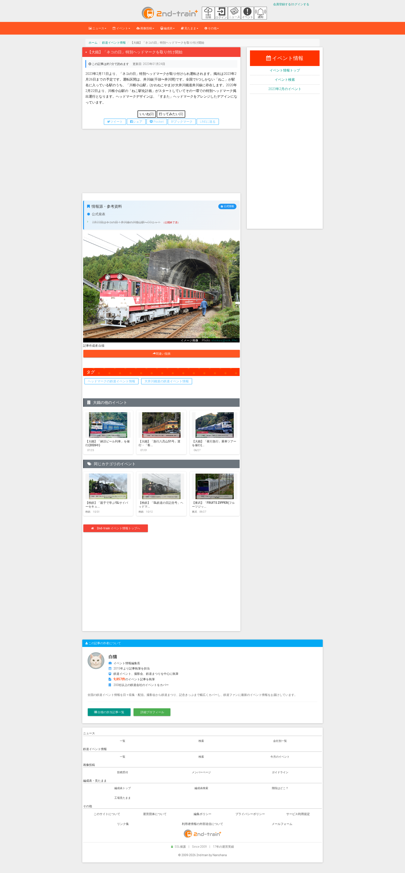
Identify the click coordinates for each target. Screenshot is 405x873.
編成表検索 (201, 788)
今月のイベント (280, 756)
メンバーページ (201, 772)
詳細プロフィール (152, 712)
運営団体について (155, 814)
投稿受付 (122, 772)
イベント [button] (122, 28)
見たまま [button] (190, 28)
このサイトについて (107, 814)
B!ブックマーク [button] (182, 122)
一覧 (122, 740)
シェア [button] (137, 122)
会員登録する (282, 4)
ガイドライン (280, 772)
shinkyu (216, 340)
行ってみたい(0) (171, 114)
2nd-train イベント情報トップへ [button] (118, 528)
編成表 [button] (168, 28)
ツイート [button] (116, 122)
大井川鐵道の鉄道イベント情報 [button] (166, 381)
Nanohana (220, 855)
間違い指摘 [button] (164, 353)
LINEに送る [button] (208, 122)
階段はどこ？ (280, 788)
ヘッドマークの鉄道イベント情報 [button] (111, 381)
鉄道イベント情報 (114, 42)
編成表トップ (122, 788)
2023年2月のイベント (284, 89)
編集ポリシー (202, 814)
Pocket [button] (158, 122)
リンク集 (123, 824)
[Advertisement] (161, 162)
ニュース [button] (98, 28)
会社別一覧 (280, 740)
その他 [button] (212, 28)
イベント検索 (285, 80)
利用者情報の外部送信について (202, 824)
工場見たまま (122, 797)
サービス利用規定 (298, 814)
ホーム (93, 42)
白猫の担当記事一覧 (110, 712)
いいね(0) (147, 114)
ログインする (300, 4)
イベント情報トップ (285, 70)
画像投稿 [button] (146, 28)
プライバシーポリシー (250, 814)
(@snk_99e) (230, 340)
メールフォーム (282, 824)
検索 (201, 740)
